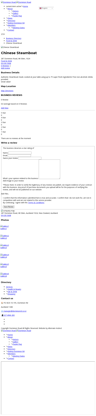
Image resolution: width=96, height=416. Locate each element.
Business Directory (13, 38)
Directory (11, 20)
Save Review (8, 207)
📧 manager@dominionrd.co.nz (13, 311)
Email (5, 155)
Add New (4, 108)
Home (25, 6)
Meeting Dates (19, 27)
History (15, 11)
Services (9, 287)
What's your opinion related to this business (20, 178)
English (44, 8)
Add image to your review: (13, 181)
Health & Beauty (14, 289)
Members (12, 25)
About (10, 9)
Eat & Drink (12, 291)
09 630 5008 (6, 63)
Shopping (11, 294)
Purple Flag (17, 16)
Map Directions (7, 91)
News (10, 18)
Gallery (15, 13)
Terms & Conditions (36, 202)
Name (5, 153)
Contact (11, 30)
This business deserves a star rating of (18, 148)
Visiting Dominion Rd (16, 23)
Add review (5, 68)
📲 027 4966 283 (8, 315)
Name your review (10, 158)
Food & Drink (11, 41)
